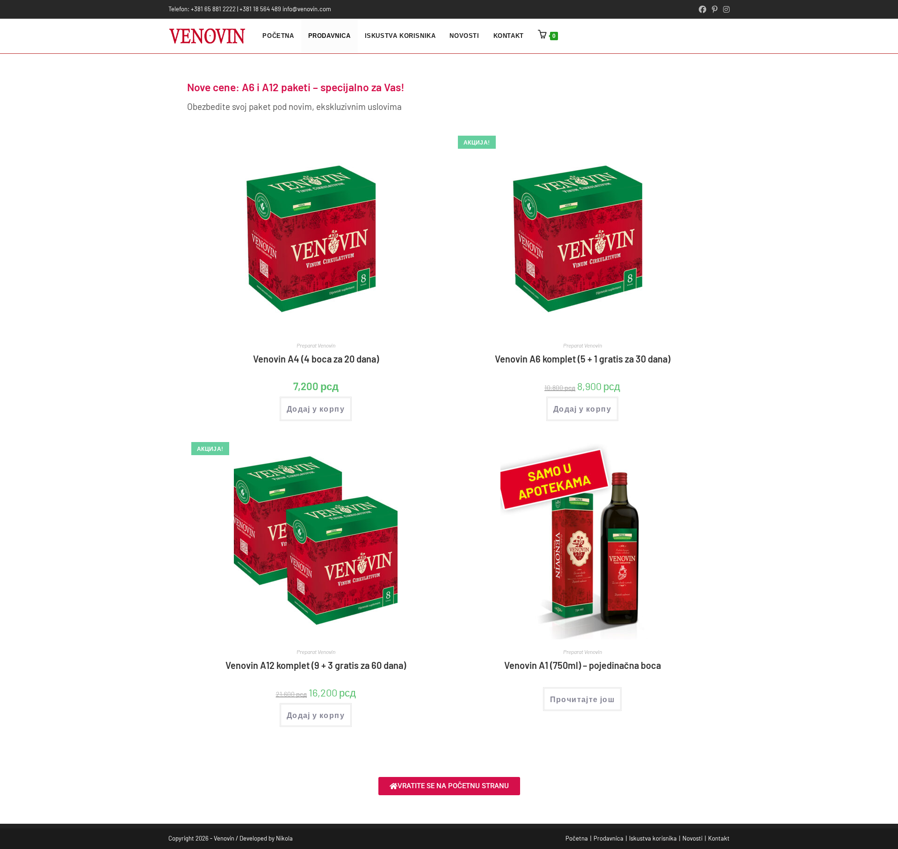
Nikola (284, 838)
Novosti (692, 838)
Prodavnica (608, 838)
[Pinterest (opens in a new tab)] (714, 9)
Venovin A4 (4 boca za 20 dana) (316, 358)
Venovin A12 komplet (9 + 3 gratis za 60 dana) (315, 665)
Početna (576, 838)
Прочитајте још (582, 699)
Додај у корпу (316, 408)
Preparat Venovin (316, 345)
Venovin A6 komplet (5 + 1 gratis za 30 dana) (582, 358)
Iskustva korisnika (653, 838)
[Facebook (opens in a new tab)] (702, 9)
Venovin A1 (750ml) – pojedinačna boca (582, 665)
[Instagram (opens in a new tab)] (725, 9)
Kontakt (719, 838)
